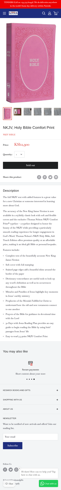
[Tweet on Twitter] (50, 177)
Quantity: (7, 154)
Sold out (30, 165)
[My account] (49, 13)
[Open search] (43, 13)
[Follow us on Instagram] (16, 470)
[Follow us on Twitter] (11, 470)
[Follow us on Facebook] (5, 470)
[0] (55, 13)
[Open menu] (4, 13)
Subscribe (12, 445)
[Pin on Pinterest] (45, 177)
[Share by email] (56, 177)
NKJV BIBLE (9, 134)
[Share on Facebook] (39, 177)
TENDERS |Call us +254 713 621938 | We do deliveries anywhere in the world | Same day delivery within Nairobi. (30, 4)
